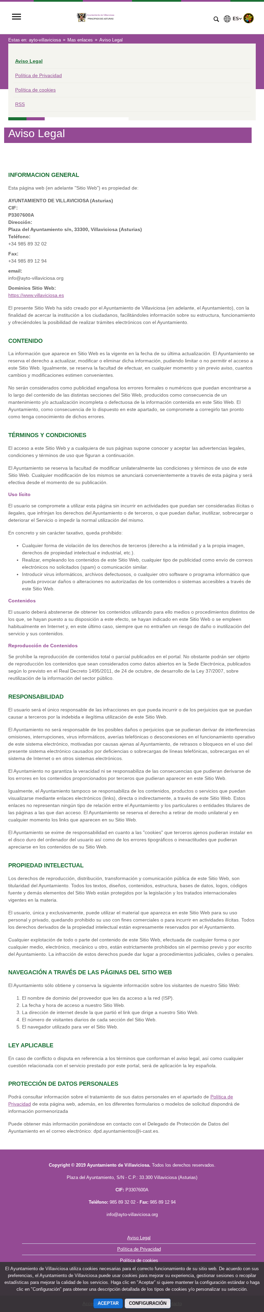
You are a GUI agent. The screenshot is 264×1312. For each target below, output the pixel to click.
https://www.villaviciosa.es (36, 295)
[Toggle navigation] (16, 17)
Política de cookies (35, 90)
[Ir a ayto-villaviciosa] (117, 17)
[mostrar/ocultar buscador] (216, 19)
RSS (20, 104)
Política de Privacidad (38, 75)
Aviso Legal (29, 61)
